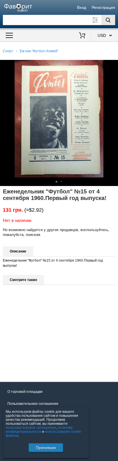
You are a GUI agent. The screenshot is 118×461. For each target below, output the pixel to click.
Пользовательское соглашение (32, 404)
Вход (81, 7)
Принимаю (46, 447)
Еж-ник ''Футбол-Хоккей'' (39, 51)
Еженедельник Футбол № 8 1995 (84, 342)
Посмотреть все (16, 366)
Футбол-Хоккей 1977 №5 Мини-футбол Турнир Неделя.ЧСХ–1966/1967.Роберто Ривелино (27, 343)
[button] (112, 65)
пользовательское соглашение (31, 428)
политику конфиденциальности (39, 430)
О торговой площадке (25, 392)
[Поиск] (108, 20)
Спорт (8, 51)
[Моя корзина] (82, 36)
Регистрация (103, 7)
